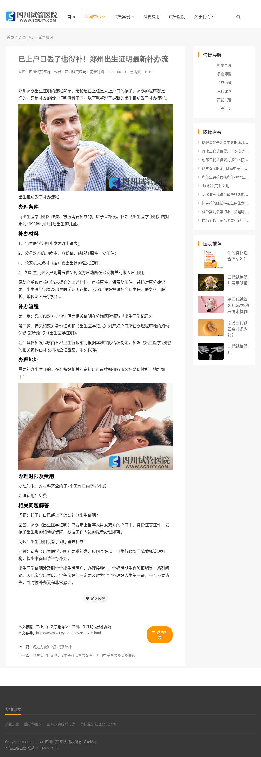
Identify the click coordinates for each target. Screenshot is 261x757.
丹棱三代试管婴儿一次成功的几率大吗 (226, 150)
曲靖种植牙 (33, 723)
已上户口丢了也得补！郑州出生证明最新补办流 (93, 59)
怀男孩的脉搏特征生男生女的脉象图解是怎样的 (226, 202)
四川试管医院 (39, 71)
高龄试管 (224, 99)
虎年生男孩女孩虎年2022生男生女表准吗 (226, 176)
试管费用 (151, 16)
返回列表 (162, 634)
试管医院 (177, 16)
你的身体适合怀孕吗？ (237, 256)
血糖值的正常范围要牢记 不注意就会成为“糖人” (226, 220)
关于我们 (202, 16)
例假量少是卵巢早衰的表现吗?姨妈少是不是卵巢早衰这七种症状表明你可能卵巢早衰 (226, 142)
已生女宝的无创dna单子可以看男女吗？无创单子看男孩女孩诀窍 (84, 655)
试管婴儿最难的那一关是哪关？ (226, 211)
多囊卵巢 (224, 73)
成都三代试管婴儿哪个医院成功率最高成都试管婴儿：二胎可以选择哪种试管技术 (226, 159)
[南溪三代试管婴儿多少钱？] (211, 327)
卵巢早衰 (224, 65)
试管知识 (45, 37)
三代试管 (224, 91)
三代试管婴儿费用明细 (237, 280)
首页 (71, 16)
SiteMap (90, 741)
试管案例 (122, 16)
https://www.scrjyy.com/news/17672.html (68, 632)
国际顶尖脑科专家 (61, 723)
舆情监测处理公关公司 (98, 723)
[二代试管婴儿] (211, 351)
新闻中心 (93, 16)
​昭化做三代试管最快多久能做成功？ (226, 194)
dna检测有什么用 (215, 185)
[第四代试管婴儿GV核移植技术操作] (211, 304)
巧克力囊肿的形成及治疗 (52, 646)
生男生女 (224, 108)
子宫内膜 (224, 82)
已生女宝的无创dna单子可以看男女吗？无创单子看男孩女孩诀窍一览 (226, 168)
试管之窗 (12, 723)
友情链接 (13, 709)
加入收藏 (98, 598)
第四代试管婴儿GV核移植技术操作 (238, 305)
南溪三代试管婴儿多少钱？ (237, 329)
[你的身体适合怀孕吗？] (211, 259)
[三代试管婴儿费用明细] (211, 282)
